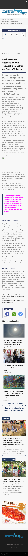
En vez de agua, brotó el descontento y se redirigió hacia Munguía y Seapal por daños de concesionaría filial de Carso (13, 442)
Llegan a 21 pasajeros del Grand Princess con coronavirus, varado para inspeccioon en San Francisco (13, 296)
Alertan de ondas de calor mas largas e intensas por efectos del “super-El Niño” (13, 342)
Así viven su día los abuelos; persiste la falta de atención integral (13, 368)
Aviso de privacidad (22, 554)
